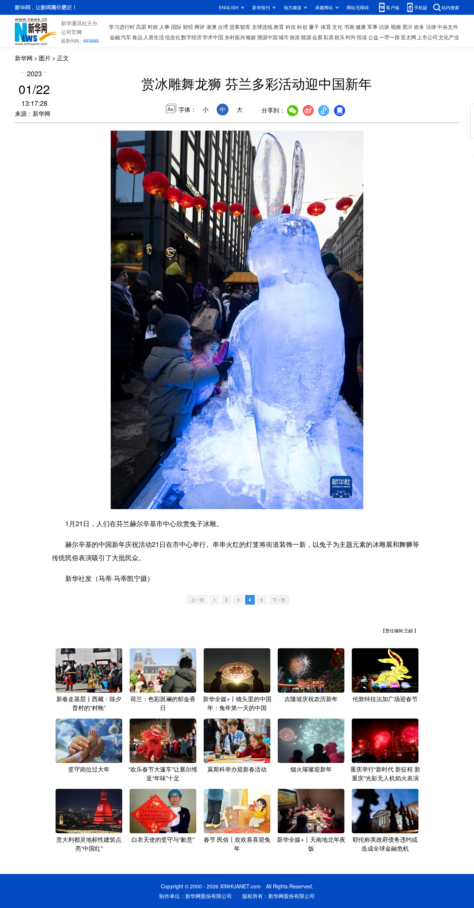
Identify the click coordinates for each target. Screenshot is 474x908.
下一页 (279, 599)
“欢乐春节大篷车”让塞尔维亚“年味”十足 (162, 773)
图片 (408, 26)
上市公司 (427, 37)
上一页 (197, 599)
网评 (199, 26)
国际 (176, 26)
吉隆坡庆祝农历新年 (311, 699)
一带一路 (389, 37)
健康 (361, 26)
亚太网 (408, 37)
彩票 (328, 37)
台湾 (223, 26)
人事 (164, 26)
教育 (279, 26)
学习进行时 (122, 26)
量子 (314, 26)
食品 (137, 37)
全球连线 (262, 26)
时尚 (351, 37)
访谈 (384, 26)
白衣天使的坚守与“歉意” (162, 839)
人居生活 (153, 37)
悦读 (362, 37)
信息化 (172, 37)
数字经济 (191, 37)
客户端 (392, 7)
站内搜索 (450, 7)
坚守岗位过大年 (89, 769)
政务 (419, 26)
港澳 (211, 26)
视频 (396, 26)
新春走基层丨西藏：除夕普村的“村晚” (88, 703)
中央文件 (447, 26)
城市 (283, 37)
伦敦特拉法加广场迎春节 (385, 699)
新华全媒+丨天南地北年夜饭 (311, 843)
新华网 (24, 58)
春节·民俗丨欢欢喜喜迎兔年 (237, 843)
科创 (302, 26)
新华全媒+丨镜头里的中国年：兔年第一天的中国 (237, 703)
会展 (317, 37)
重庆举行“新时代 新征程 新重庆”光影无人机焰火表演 (385, 773)
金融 (115, 37)
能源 (306, 37)
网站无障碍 (358, 7)
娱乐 (339, 37)
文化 (337, 26)
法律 (431, 26)
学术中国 (213, 37)
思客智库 (240, 26)
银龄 (251, 37)
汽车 (126, 37)
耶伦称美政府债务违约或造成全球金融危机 (385, 843)
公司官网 (71, 32)
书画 (349, 26)
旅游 (295, 37)
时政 (153, 26)
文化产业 (448, 37)
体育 (326, 26)
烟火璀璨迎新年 (311, 769)
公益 (373, 37)
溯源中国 (267, 37)
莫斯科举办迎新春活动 (237, 769)
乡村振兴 (234, 37)
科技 (291, 26)
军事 (372, 26)
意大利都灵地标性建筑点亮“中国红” (88, 843)
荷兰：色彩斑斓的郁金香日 (163, 703)
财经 (188, 26)
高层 (141, 26)
